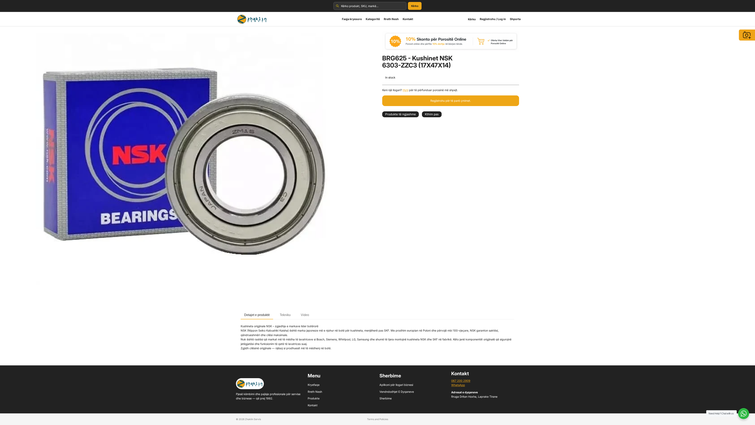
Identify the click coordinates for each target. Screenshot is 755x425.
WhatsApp (458, 385)
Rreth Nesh (315, 391)
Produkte (313, 398)
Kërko (414, 5)
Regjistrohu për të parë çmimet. (450, 100)
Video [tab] (305, 315)
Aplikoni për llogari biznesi (396, 384)
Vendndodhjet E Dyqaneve (396, 391)
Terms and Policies (377, 419)
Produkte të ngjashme (400, 114)
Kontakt (313, 405)
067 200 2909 (460, 380)
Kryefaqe (313, 384)
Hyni (405, 90)
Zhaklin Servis (253, 419)
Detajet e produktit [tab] (257, 315)
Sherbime (385, 398)
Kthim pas (432, 114)
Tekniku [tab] (285, 315)
